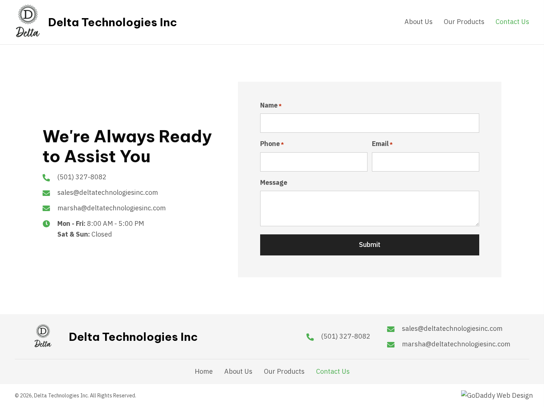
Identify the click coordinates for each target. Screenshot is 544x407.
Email (382, 143)
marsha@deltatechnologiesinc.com (111, 208)
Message (273, 182)
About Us (238, 371)
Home (204, 371)
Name (271, 105)
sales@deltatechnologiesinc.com (107, 192)
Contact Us (333, 371)
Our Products (284, 371)
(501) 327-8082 (82, 177)
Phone (272, 143)
